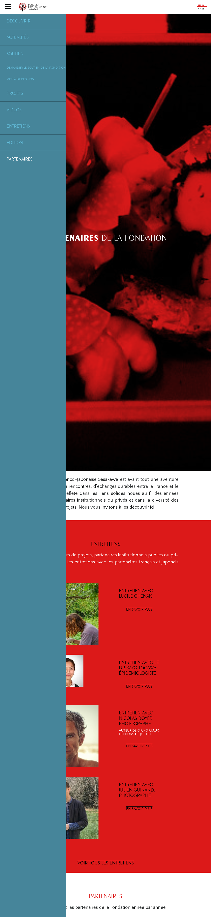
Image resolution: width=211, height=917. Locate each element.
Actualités (18, 37)
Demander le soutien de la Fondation (36, 67)
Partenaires (19, 159)
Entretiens (18, 126)
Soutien (15, 53)
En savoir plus (139, 609)
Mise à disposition (20, 79)
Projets (15, 93)
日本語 (201, 9)
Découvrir (18, 20)
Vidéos (14, 109)
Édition (15, 142)
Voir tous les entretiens (105, 862)
